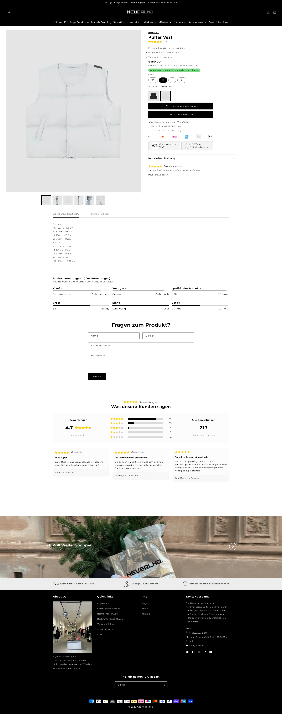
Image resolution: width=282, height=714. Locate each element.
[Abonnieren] (164, 684)
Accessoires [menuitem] (195, 22)
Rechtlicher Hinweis (107, 613)
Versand (163, 65)
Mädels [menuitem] (178, 22)
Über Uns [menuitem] (222, 22)
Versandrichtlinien (106, 624)
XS (152, 80)
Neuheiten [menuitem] (134, 22)
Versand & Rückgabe (99, 214)
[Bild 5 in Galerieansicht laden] (89, 200)
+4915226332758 (198, 633)
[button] (9, 12)
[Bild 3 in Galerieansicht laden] (68, 200)
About (145, 608)
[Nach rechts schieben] (138, 200)
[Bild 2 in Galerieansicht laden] (57, 200)
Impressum (103, 603)
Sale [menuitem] (211, 22)
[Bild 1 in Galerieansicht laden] (46, 200)
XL (182, 80)
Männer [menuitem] (163, 22)
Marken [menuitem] (148, 22)
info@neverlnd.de (198, 645)
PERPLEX (153, 32)
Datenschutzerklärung (108, 608)
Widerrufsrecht (105, 629)
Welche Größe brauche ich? (66, 214)
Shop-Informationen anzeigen (167, 130)
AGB (99, 634)
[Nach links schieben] (9, 200)
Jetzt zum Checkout (180, 114)
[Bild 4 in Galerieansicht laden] (79, 200)
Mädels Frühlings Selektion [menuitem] (108, 22)
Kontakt (146, 613)
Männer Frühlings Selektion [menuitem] (71, 22)
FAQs (144, 603)
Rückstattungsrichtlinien (110, 619)
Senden (97, 376)
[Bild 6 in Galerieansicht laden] (100, 200)
